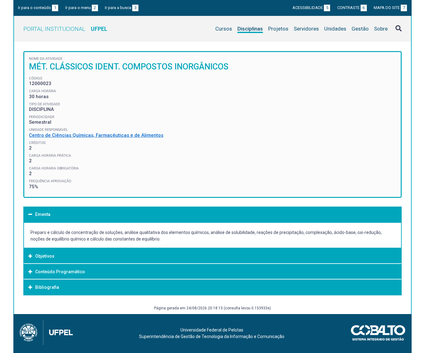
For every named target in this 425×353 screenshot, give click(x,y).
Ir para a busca (121, 7)
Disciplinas (250, 29)
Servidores (306, 29)
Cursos (223, 29)
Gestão (360, 29)
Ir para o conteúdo (37, 7)
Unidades (335, 29)
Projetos (278, 29)
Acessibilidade (310, 7)
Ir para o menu (80, 7)
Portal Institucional (65, 29)
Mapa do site (389, 7)
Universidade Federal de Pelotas (211, 329)
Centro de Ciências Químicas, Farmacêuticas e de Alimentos (96, 135)
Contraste (351, 7)
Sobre (381, 29)
